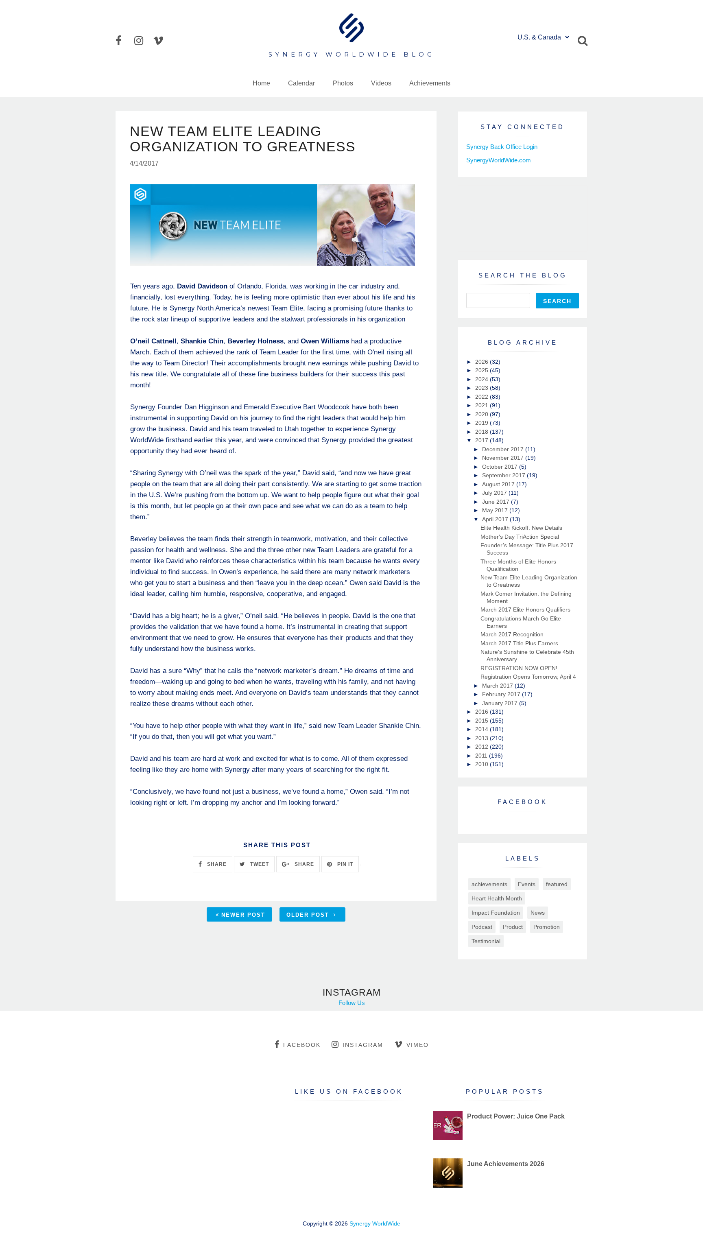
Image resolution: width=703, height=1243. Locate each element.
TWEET (259, 864)
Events (526, 884)
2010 (482, 764)
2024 (482, 379)
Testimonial (486, 941)
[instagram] (142, 40)
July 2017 (495, 492)
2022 (482, 396)
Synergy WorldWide (374, 1223)
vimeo (417, 1045)
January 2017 (500, 703)
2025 (482, 370)
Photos (343, 83)
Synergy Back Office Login (501, 146)
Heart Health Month (497, 898)
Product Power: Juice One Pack (516, 1116)
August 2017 (499, 484)
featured (557, 884)
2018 (482, 431)
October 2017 (500, 466)
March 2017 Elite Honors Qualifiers (525, 609)
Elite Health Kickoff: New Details (521, 527)
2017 (482, 440)
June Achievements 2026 (505, 1163)
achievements (489, 884)
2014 (482, 729)
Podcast (482, 927)
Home (261, 83)
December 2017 (503, 449)
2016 (482, 711)
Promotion (546, 927)
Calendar (301, 83)
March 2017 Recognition (512, 634)
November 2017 (503, 457)
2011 (482, 755)
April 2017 (496, 519)
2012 (482, 746)
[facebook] (124, 40)
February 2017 (502, 694)
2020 (482, 414)
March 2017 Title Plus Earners (519, 643)
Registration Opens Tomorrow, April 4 (528, 676)
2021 (482, 405)
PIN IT (344, 864)
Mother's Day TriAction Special (519, 536)
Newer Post (243, 915)
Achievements (429, 83)
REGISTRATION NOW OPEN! (518, 668)
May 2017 (495, 510)
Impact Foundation (496, 912)
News (538, 912)
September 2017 (504, 475)
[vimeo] (161, 40)
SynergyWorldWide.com (498, 160)
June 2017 (496, 501)
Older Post (309, 915)
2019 (482, 422)
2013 (482, 738)
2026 (482, 361)
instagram (363, 1045)
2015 (482, 720)
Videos (381, 83)
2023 (482, 387)
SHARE (216, 864)
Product (513, 927)
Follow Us (351, 1002)
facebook (302, 1045)
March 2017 (498, 685)
